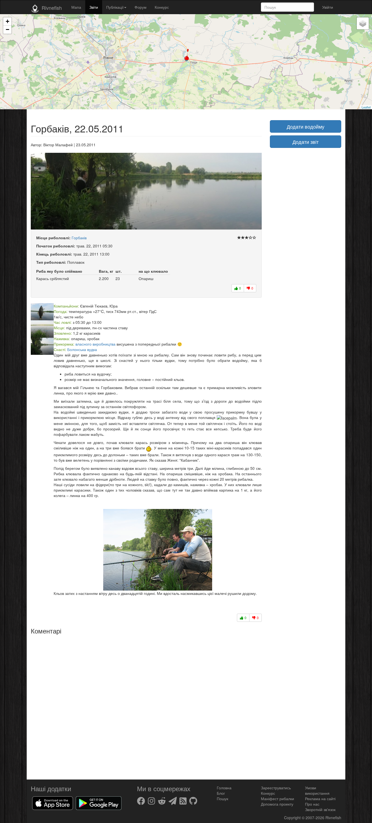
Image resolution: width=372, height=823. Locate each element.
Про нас (312, 804)
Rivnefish (333, 817)
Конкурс (162, 7)
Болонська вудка (82, 349)
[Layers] (363, 23)
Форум (141, 7)
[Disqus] (146, 705)
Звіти (93, 7)
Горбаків (79, 237)
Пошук (222, 798)
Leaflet (366, 107)
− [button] (7, 29)
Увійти (327, 7)
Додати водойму (305, 126)
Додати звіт (305, 141)
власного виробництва (95, 344)
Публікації (115, 7)
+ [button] (7, 21)
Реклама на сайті (320, 798)
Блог (221, 793)
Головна (224, 787)
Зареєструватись (276, 787)
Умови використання (317, 790)
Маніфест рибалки (277, 798)
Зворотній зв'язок (320, 809)
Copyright (293, 817)
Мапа (76, 7)
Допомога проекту (277, 804)
